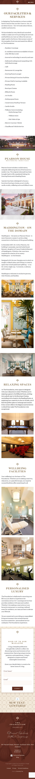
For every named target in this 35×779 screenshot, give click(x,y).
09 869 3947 (17, 752)
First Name (8, 671)
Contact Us (18, 750)
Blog (17, 757)
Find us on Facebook (18, 755)
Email (6, 679)
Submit (17, 688)
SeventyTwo (19, 771)
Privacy (14, 768)
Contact (9, 768)
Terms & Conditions (23, 768)
